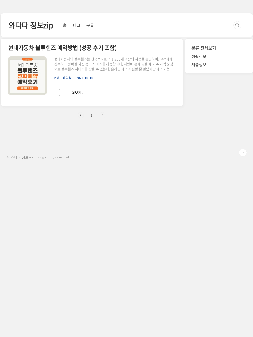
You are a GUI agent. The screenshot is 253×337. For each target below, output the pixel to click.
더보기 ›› (78, 92)
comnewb (62, 157)
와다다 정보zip (31, 25)
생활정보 (198, 56)
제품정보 (198, 64)
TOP (243, 153)
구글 (90, 25)
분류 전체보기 (203, 48)
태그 (76, 25)
